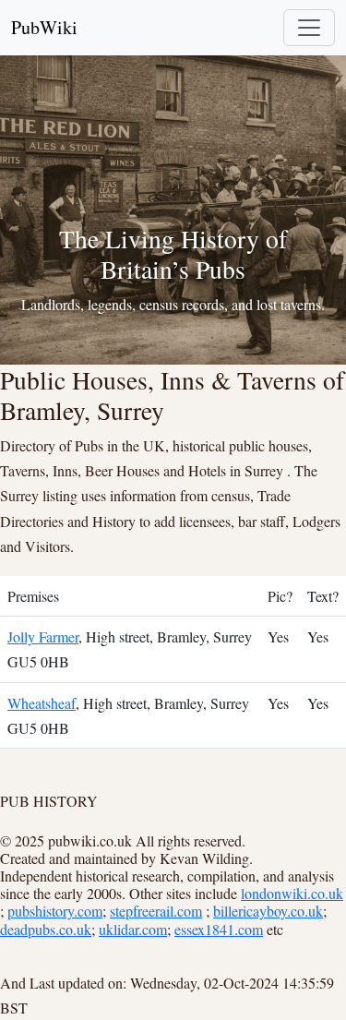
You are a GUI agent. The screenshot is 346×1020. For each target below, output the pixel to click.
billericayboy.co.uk (268, 910)
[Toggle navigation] (309, 27)
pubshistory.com (54, 910)
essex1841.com (218, 929)
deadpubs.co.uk (45, 929)
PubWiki (44, 27)
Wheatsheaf (41, 703)
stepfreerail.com (156, 910)
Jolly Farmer (42, 636)
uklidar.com (133, 929)
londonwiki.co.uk (292, 893)
